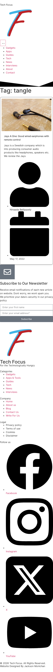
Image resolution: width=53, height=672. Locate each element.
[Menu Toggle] (3, 43)
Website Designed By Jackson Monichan (22, 666)
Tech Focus (6, 4)
